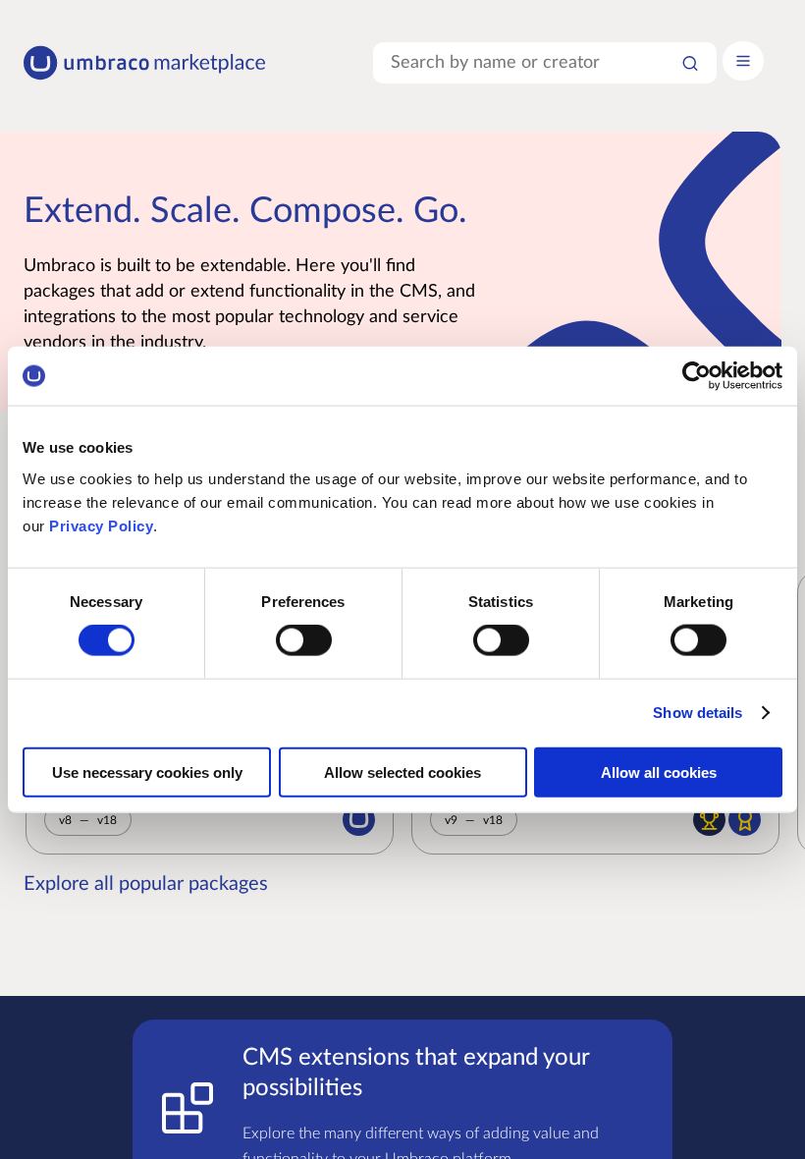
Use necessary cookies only (147, 771)
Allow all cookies (659, 771)
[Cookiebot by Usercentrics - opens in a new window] (696, 376)
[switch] (304, 640)
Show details (697, 712)
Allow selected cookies (402, 771)
